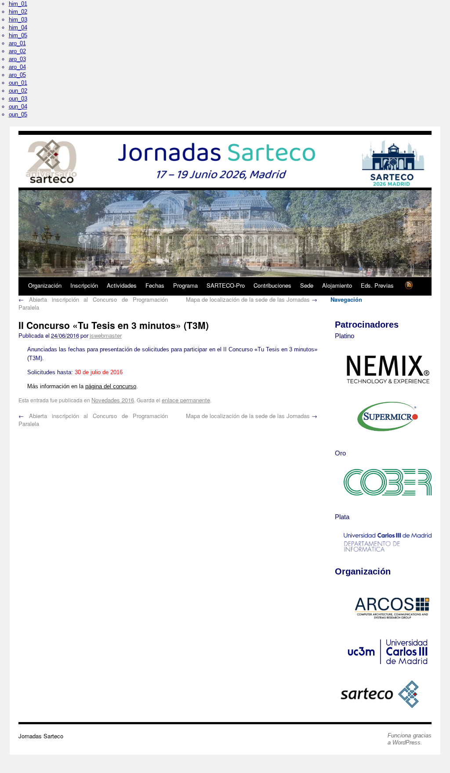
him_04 (18, 27)
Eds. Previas (377, 285)
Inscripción (84, 285)
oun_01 (18, 82)
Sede (306, 285)
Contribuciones (272, 285)
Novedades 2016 (112, 400)
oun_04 (18, 106)
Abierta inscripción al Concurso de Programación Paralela (93, 303)
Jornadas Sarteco (40, 736)
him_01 (18, 3)
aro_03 (17, 59)
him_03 (18, 19)
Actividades (122, 285)
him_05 (18, 35)
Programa (185, 285)
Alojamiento (337, 285)
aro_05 (17, 75)
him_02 (18, 11)
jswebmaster (106, 335)
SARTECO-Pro (226, 285)
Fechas (154, 285)
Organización (45, 285)
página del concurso (110, 386)
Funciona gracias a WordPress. (410, 739)
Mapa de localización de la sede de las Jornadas (251, 299)
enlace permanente (186, 400)
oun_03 (18, 98)
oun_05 (18, 114)
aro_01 (17, 43)
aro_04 (17, 67)
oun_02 (18, 90)
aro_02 (17, 51)
